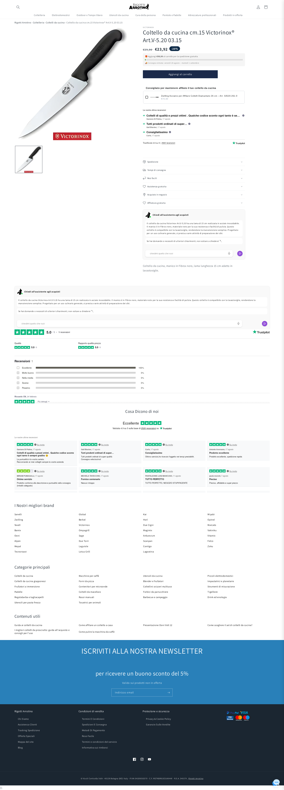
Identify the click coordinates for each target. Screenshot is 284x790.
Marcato (212, 525)
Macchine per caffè (89, 575)
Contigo (147, 546)
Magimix (147, 530)
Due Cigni (148, 525)
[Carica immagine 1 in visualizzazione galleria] (28, 159)
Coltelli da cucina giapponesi (30, 581)
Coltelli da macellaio (90, 591)
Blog (20, 747)
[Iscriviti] (168, 693)
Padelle (18, 591)
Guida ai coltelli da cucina (28, 625)
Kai (145, 514)
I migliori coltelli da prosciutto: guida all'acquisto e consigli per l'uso (42, 631)
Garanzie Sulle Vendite (158, 724)
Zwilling (18, 519)
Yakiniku (212, 530)
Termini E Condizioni (93, 718)
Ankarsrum (149, 535)
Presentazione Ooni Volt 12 (157, 625)
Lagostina (148, 551)
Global (82, 514)
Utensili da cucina (152, 575)
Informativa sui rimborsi (95, 747)
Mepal (17, 546)
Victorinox (84, 525)
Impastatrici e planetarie (221, 581)
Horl (145, 519)
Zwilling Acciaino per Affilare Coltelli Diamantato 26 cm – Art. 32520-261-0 (199, 96)
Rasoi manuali (86, 597)
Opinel (211, 519)
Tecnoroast (20, 551)
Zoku (210, 546)
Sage (81, 535)
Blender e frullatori (153, 581)
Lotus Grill (84, 551)
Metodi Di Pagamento (93, 730)
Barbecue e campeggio (155, 597)
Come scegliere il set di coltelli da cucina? (230, 625)
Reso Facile (88, 736)
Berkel (82, 519)
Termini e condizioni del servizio (99, 741)
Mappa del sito (26, 741)
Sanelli (18, 514)
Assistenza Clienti (27, 724)
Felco (210, 541)
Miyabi (211, 514)
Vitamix (212, 535)
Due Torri (84, 541)
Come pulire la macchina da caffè (97, 631)
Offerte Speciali (26, 736)
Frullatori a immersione (27, 586)
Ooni (17, 535)
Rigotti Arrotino (22, 22)
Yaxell (17, 525)
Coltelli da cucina (55, 22)
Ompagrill (84, 530)
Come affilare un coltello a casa (96, 625)
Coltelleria (38, 22)
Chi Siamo (23, 718)
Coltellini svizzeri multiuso (157, 586)
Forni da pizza (86, 581)
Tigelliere (213, 591)
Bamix (17, 530)
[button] (18, 7)
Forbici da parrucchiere (155, 591)
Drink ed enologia (217, 597)
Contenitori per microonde (93, 586)
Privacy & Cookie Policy (158, 718)
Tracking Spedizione (29, 730)
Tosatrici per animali (90, 602)
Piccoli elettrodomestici (220, 575)
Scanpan (148, 541)
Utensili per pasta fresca (27, 602)
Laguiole (83, 546)
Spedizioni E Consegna (94, 724)
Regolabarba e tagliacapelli (29, 597)
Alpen (17, 541)
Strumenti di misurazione (221, 586)
